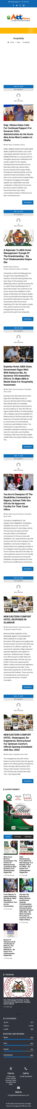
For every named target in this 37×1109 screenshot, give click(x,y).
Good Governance (18, 389)
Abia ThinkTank (18, 101)
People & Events (16, 629)
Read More (28, 202)
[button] (14, 1013)
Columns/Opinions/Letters (12, 269)
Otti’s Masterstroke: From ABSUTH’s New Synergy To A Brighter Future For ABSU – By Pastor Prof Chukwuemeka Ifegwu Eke (26, 864)
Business (15, 267)
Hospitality (16, 145)
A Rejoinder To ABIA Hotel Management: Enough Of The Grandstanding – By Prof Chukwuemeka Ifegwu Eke (18, 256)
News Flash (7, 392)
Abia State (8, 145)
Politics (22, 145)
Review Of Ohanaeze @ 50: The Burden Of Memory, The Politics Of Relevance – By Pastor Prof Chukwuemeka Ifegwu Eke (10, 947)
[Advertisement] (18, 62)
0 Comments (19, 89)
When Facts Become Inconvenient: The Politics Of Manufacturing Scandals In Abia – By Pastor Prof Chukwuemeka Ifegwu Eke (10, 864)
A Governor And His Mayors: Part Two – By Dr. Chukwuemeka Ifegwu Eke (18, 1001)
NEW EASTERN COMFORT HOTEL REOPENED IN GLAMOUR (17, 619)
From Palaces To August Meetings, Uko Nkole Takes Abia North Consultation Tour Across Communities (10, 900)
